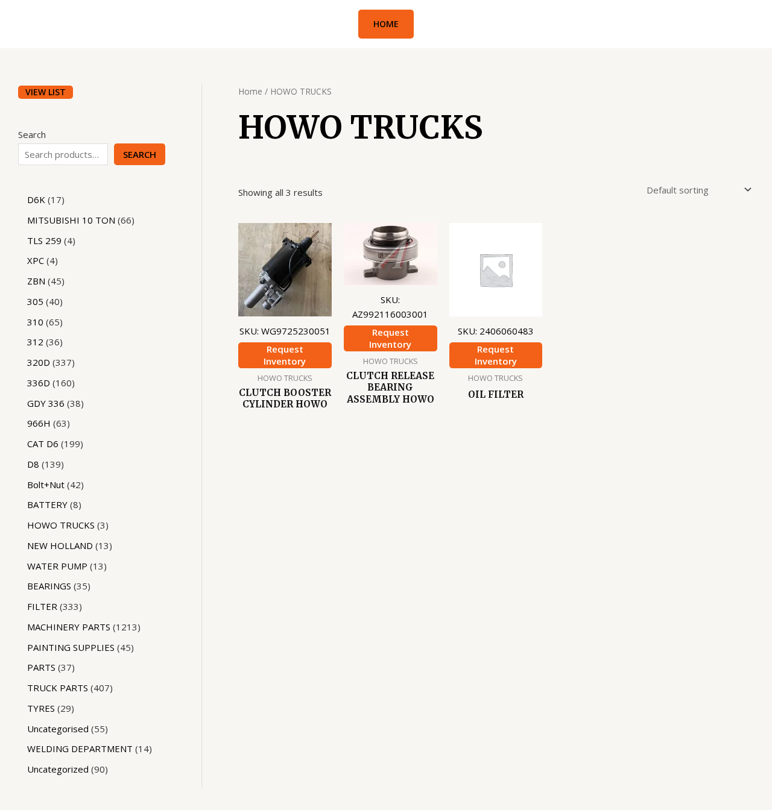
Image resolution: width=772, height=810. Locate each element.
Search (32, 134)
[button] (386, 24)
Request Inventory (285, 355)
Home (250, 91)
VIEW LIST (45, 92)
